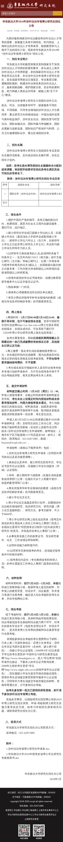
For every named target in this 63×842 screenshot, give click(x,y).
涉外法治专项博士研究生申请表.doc (29, 748)
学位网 (25, 810)
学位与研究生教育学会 (44, 814)
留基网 (33, 810)
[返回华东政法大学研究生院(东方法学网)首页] (31, 5)
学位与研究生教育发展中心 (20, 814)
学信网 (17, 810)
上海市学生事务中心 (47, 810)
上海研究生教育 (31, 819)
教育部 (9, 810)
